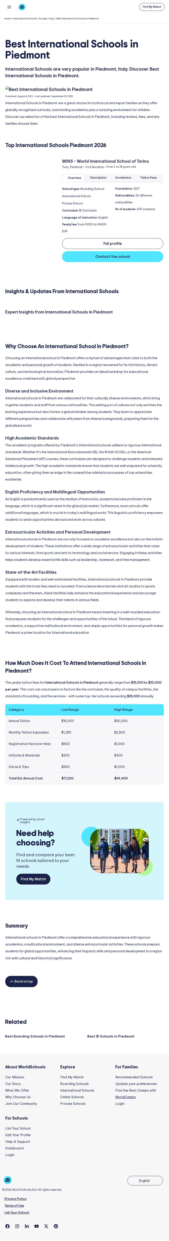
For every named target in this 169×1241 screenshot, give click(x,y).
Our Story (13, 1084)
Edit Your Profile (18, 1135)
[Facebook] (7, 1226)
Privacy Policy (15, 1199)
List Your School (18, 1128)
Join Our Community (21, 1103)
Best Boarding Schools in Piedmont (35, 1036)
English (144, 1181)
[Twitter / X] (46, 1226)
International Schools (25, 18)
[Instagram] (17, 1226)
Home (7, 18)
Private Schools (73, 1103)
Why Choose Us (18, 1097)
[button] (152, 7)
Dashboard (14, 1148)
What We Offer (17, 1090)
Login (119, 1103)
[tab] (73, 178)
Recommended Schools (134, 1077)
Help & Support (17, 1141)
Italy (51, 18)
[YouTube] (36, 1226)
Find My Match (72, 1077)
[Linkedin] (27, 1226)
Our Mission (14, 1077)
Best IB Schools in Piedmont (110, 1036)
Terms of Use (14, 1205)
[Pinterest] (56, 1226)
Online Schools (72, 1097)
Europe (43, 18)
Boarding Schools (74, 1084)
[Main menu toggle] (9, 7)
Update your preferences (136, 1084)
